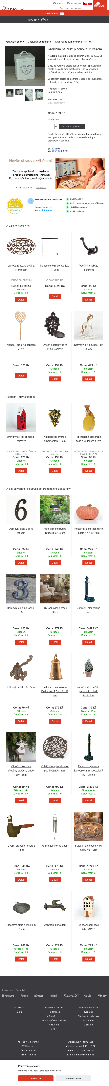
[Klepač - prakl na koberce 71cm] (21, 340)
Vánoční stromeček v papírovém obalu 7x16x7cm (89, 691)
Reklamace (54, 1011)
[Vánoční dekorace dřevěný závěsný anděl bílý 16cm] (21, 762)
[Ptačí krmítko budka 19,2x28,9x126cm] (55, 524)
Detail (21, 299)
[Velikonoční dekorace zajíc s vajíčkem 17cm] (88, 432)
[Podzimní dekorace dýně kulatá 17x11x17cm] (88, 524)
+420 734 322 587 (72, 8)
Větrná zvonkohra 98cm (54, 845)
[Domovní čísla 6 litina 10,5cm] (21, 524)
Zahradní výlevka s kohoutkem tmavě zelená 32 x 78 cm (88, 770)
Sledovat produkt (71, 126)
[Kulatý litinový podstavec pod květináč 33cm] (55, 762)
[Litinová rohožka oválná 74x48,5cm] (21, 261)
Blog (19, 1011)
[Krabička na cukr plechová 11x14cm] (25, 85)
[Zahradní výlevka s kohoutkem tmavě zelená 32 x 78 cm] (88, 762)
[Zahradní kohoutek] (55, 921)
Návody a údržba (54, 1007)
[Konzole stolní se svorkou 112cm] (55, 261)
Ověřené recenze (88, 1007)
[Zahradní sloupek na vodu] (88, 604)
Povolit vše (36, 1078)
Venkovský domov (14, 41)
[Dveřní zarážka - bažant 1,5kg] (21, 841)
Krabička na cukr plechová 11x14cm (73, 41)
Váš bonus (76, 3)
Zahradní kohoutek (55, 925)
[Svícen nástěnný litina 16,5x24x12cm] (55, 340)
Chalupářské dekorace (39, 41)
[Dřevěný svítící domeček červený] (21, 432)
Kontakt (60, 3)
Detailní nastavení (73, 1078)
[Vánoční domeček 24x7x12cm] (88, 921)
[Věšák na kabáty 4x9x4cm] (88, 261)
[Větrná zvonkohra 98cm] (55, 841)
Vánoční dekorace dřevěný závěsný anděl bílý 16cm (21, 770)
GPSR (54, 1028)
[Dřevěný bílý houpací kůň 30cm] (88, 340)
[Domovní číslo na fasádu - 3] (21, 604)
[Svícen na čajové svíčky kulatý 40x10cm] (88, 841)
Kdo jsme (54, 1024)
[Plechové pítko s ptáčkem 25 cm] (21, 921)
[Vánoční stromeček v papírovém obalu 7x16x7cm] (88, 683)
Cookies (88, 1024)
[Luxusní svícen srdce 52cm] (55, 604)
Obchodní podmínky (88, 1015)
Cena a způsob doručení (54, 1020)
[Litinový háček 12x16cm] (21, 683)
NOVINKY (19, 1007)
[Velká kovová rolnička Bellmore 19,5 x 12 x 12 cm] (55, 683)
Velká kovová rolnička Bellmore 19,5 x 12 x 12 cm (54, 691)
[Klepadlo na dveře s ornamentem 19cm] (55, 432)
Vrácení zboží (54, 1015)
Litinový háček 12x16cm (21, 687)
